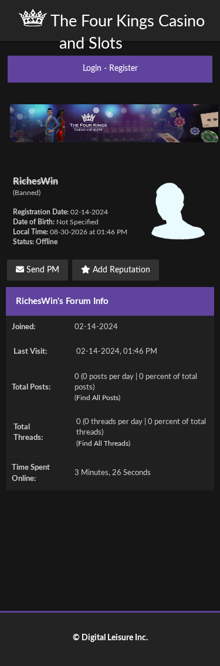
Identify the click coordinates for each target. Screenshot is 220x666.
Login (92, 68)
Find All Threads (103, 443)
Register (123, 68)
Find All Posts (97, 397)
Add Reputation (120, 270)
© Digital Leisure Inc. (110, 638)
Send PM (41, 270)
